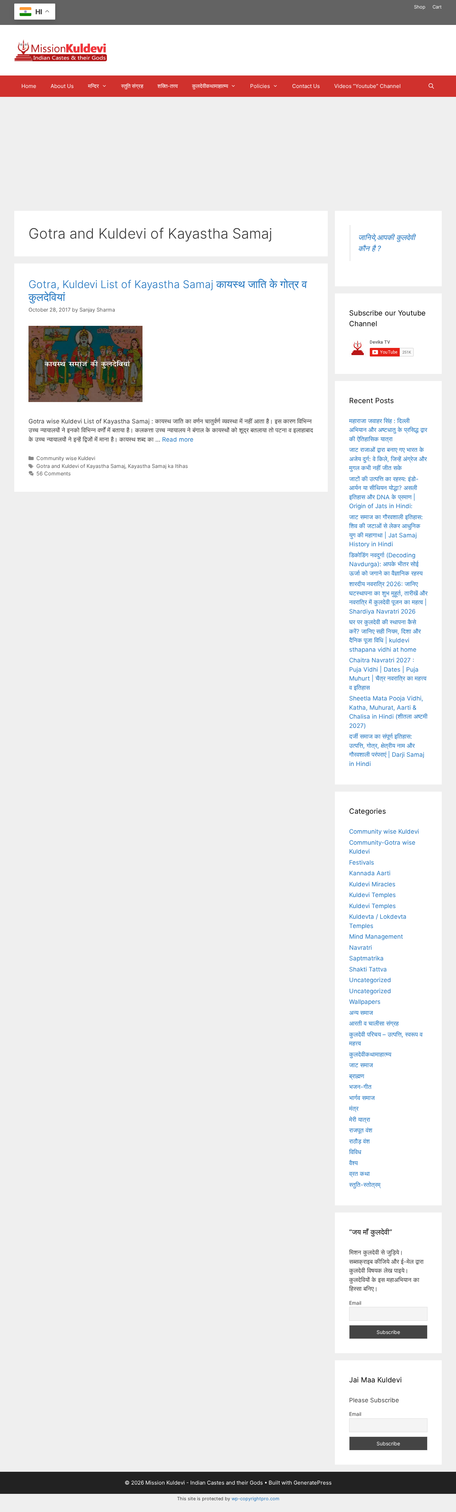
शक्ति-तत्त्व (167, 86)
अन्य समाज (361, 1012)
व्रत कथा (359, 1173)
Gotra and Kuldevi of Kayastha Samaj (80, 466)
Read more (177, 439)
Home (28, 86)
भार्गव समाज (362, 1097)
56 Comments (53, 473)
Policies (260, 86)
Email (355, 1303)
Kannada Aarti (369, 873)
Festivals (361, 862)
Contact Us (306, 86)
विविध (355, 1152)
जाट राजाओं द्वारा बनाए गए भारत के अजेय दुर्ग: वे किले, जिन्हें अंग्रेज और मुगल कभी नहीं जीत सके (388, 458)
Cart (437, 7)
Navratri (360, 947)
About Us (62, 86)
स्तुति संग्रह (132, 86)
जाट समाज (361, 1065)
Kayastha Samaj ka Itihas (158, 466)
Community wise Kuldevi (65, 458)
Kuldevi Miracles (372, 884)
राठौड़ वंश (359, 1141)
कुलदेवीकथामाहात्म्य (210, 86)
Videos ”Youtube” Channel (367, 86)
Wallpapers (364, 1001)
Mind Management (376, 936)
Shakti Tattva (368, 969)
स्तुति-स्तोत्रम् (364, 1184)
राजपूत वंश (360, 1130)
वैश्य (353, 1163)
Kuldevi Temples (372, 894)
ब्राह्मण (356, 1076)
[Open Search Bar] (431, 86)
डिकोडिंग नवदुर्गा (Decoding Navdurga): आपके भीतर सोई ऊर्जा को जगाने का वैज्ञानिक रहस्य (386, 564)
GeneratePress (313, 1482)
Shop (419, 7)
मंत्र (353, 1108)
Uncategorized (370, 980)
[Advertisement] (228, 150)
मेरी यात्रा (359, 1119)
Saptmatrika (366, 958)
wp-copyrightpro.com (255, 1498)
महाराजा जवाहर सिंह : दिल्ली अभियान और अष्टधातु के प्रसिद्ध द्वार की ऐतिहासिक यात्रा (388, 430)
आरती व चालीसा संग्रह (374, 1023)
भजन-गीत (360, 1086)
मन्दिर (93, 86)
